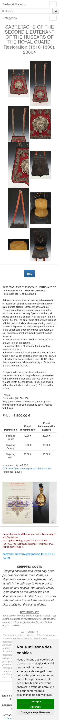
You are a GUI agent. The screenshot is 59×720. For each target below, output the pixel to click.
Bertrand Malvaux (14, 4)
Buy (29, 273)
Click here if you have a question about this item (27, 468)
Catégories (9, 18)
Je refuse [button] (35, 706)
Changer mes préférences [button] (35, 712)
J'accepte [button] (35, 701)
